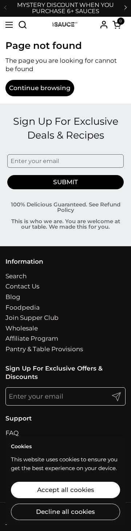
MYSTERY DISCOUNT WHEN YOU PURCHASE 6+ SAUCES (65, 8)
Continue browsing (40, 88)
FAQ (12, 433)
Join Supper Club (32, 317)
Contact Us (22, 286)
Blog (12, 297)
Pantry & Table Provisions (44, 349)
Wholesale (21, 328)
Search (16, 276)
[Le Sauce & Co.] (64, 24)
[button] (22, 24)
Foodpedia (22, 307)
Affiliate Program (31, 338)
